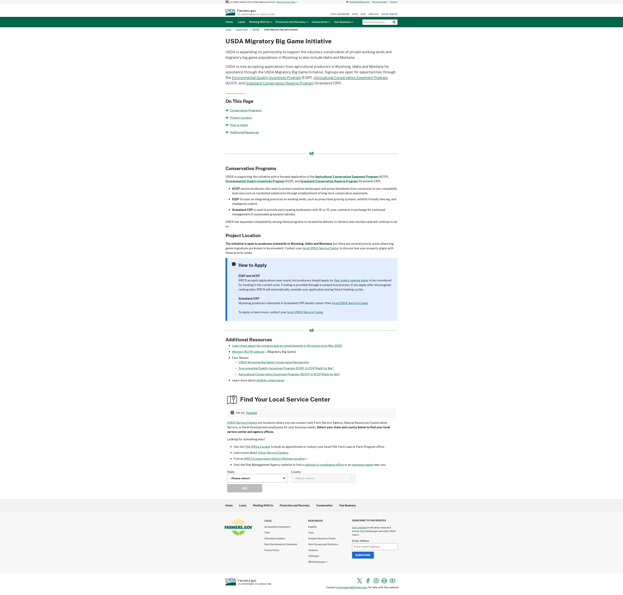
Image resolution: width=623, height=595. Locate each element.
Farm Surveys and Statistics (323, 544)
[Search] (393, 22)
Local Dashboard (339, 14)
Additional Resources (244, 132)
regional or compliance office (324, 465)
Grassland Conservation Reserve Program (280, 83)
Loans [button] (241, 22)
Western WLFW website (248, 352)
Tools (311, 532)
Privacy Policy (271, 550)
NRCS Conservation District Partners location (274, 459)
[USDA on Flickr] (384, 580)
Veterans (313, 550)
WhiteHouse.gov (317, 562)
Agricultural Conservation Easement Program (351, 77)
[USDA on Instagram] (376, 580)
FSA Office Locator (257, 447)
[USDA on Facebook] (367, 580)
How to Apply (239, 125)
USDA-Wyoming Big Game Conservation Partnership (273, 362)
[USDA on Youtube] (392, 580)
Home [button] (229, 22)
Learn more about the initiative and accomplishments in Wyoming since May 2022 (287, 346)
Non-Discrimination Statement (280, 544)
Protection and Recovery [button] (290, 22)
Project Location (241, 118)
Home (228, 29)
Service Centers (379, 1)
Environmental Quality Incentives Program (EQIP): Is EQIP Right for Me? (286, 368)
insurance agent (362, 465)
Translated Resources (359, 1)
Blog (355, 14)
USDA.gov (374, 14)
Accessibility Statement (277, 526)
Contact (393, 1)
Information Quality (274, 538)
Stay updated (359, 527)
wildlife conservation (270, 380)
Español (251, 413)
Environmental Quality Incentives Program (266, 77)
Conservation (242, 29)
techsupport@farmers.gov (351, 587)
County (296, 472)
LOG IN (384, 14)
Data (363, 14)
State (230, 472)
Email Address (360, 541)
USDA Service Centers (242, 423)
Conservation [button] (320, 22)
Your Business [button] (342, 22)
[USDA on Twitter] (359, 580)
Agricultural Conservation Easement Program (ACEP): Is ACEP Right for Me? (289, 374)
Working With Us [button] (259, 22)
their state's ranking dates (351, 280)
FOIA (267, 532)
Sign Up (393, 14)
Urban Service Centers (273, 453)
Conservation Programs (246, 110)
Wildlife (256, 29)
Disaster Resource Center (322, 538)
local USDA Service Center (321, 248)
